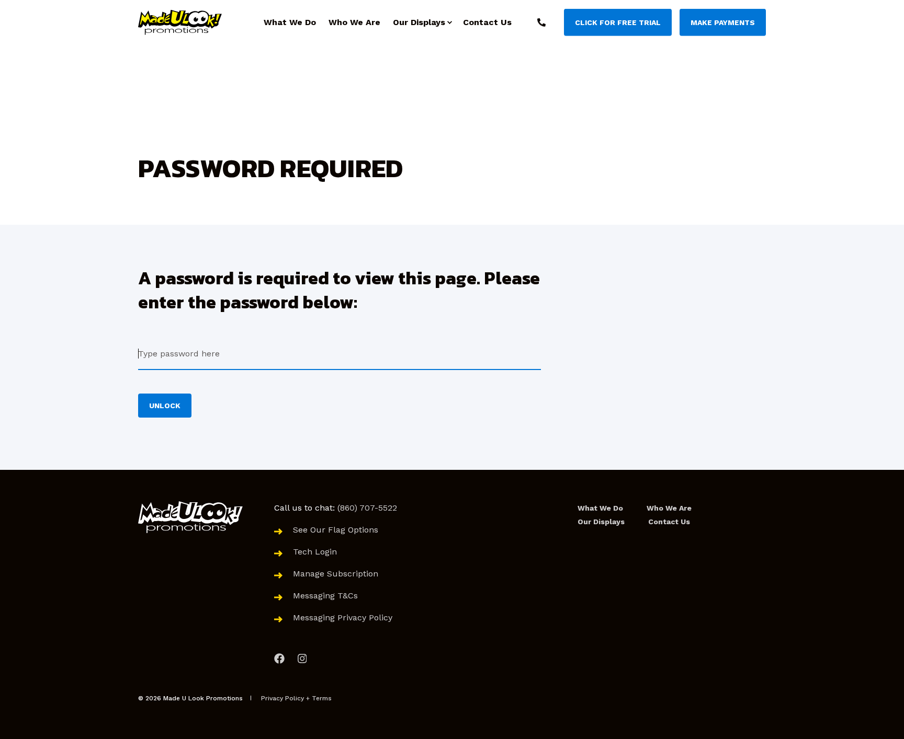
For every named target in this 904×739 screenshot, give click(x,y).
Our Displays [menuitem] (601, 521)
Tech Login (315, 552)
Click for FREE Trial (618, 22)
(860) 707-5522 (367, 508)
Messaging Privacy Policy (342, 617)
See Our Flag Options (335, 530)
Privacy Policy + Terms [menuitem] (296, 698)
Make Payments (723, 22)
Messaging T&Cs (326, 596)
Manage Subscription (335, 574)
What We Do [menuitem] (600, 508)
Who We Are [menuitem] (669, 508)
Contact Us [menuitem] (669, 521)
